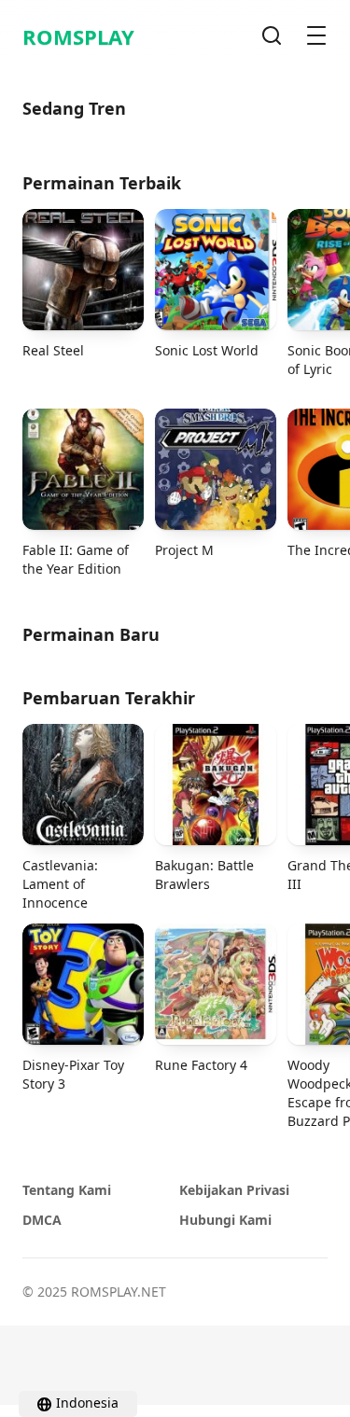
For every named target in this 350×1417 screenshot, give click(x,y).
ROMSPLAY (78, 36)
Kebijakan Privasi (234, 1190)
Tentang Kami (66, 1190)
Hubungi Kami (225, 1220)
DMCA (42, 1220)
